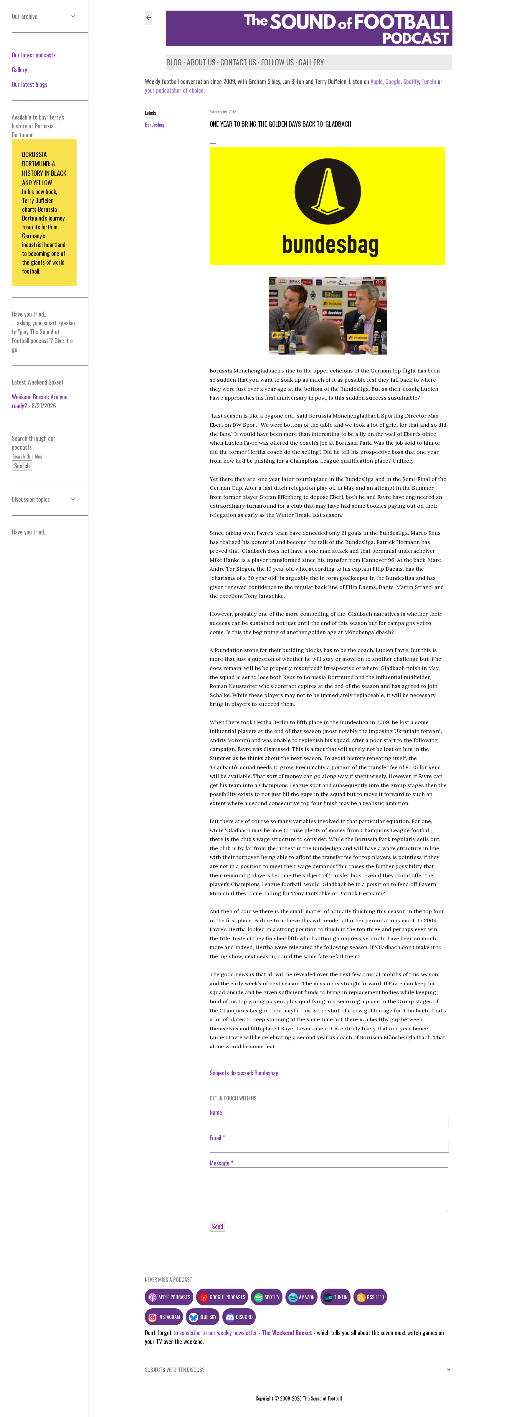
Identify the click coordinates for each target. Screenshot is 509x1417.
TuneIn (429, 81)
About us (201, 62)
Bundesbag (154, 124)
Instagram (168, 1316)
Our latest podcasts (34, 54)
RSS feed (375, 1297)
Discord (244, 1316)
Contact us (238, 62)
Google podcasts (227, 1297)
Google (392, 81)
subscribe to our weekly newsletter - (245, 1332)
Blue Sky (207, 1316)
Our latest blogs (29, 84)
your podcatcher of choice (174, 90)
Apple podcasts (173, 1297)
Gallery (311, 62)
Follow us (277, 62)
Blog (174, 62)
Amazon (306, 1297)
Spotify (411, 81)
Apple (377, 81)
